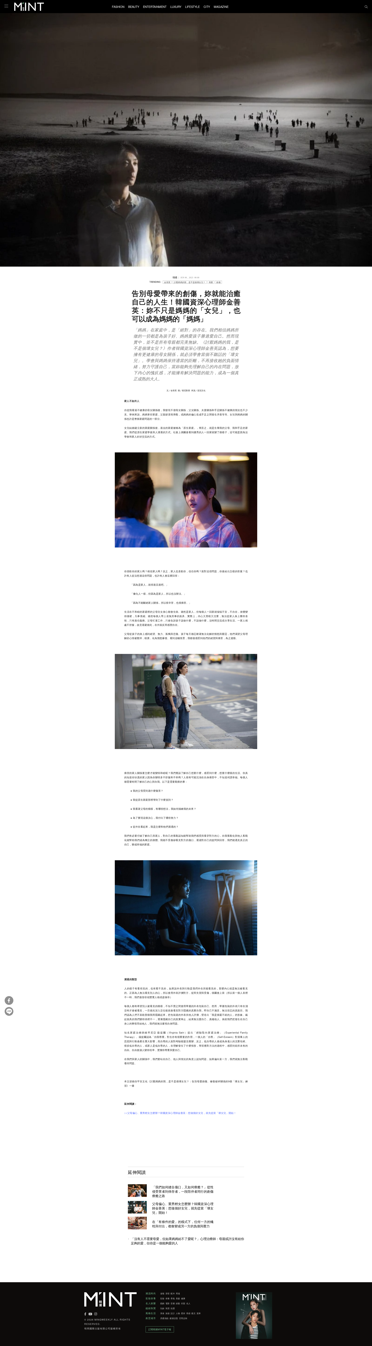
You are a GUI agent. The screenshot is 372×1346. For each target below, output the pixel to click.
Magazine (221, 7)
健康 (183, 1298)
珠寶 (168, 1308)
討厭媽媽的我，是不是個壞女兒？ (189, 282)
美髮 (178, 1298)
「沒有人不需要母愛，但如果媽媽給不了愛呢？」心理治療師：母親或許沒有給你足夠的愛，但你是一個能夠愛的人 (187, 1241)
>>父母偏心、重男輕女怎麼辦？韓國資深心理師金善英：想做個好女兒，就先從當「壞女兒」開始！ (180, 1113)
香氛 (173, 1298)
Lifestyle (192, 7)
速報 (162, 1293)
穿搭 (168, 1293)
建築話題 (174, 1318)
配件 (173, 1293)
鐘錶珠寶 (151, 1308)
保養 (168, 1298)
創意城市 (151, 1318)
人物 (178, 1313)
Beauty (133, 7)
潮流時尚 (151, 1293)
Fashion (118, 7)
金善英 (167, 282)
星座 (183, 1313)
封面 (183, 1303)
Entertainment (155, 7)
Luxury (175, 7)
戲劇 (162, 1303)
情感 (188, 1313)
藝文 (193, 1313)
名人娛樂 (151, 1303)
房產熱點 (164, 1318)
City (207, 7)
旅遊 (168, 1313)
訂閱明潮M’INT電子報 (159, 1329)
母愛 (211, 282)
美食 (162, 1313)
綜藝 (178, 1303)
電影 (168, 1303)
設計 (173, 1313)
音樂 (173, 1303)
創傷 (218, 282)
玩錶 (162, 1308)
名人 (188, 1303)
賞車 (199, 1313)
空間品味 (183, 1318)
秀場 (178, 1293)
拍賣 (173, 1308)
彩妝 (162, 1298)
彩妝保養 (151, 1298)
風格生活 (151, 1313)
